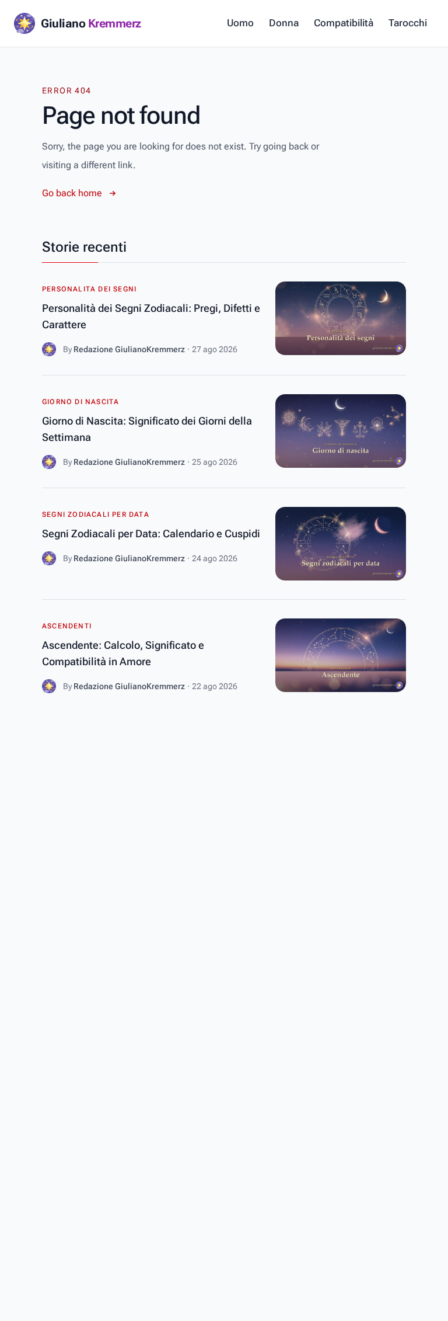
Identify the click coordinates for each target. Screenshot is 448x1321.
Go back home (72, 193)
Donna (284, 23)
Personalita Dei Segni (89, 289)
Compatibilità (343, 23)
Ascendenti (67, 626)
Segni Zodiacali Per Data (95, 514)
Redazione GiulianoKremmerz (129, 349)
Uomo (240, 23)
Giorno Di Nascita (80, 402)
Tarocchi (407, 23)
